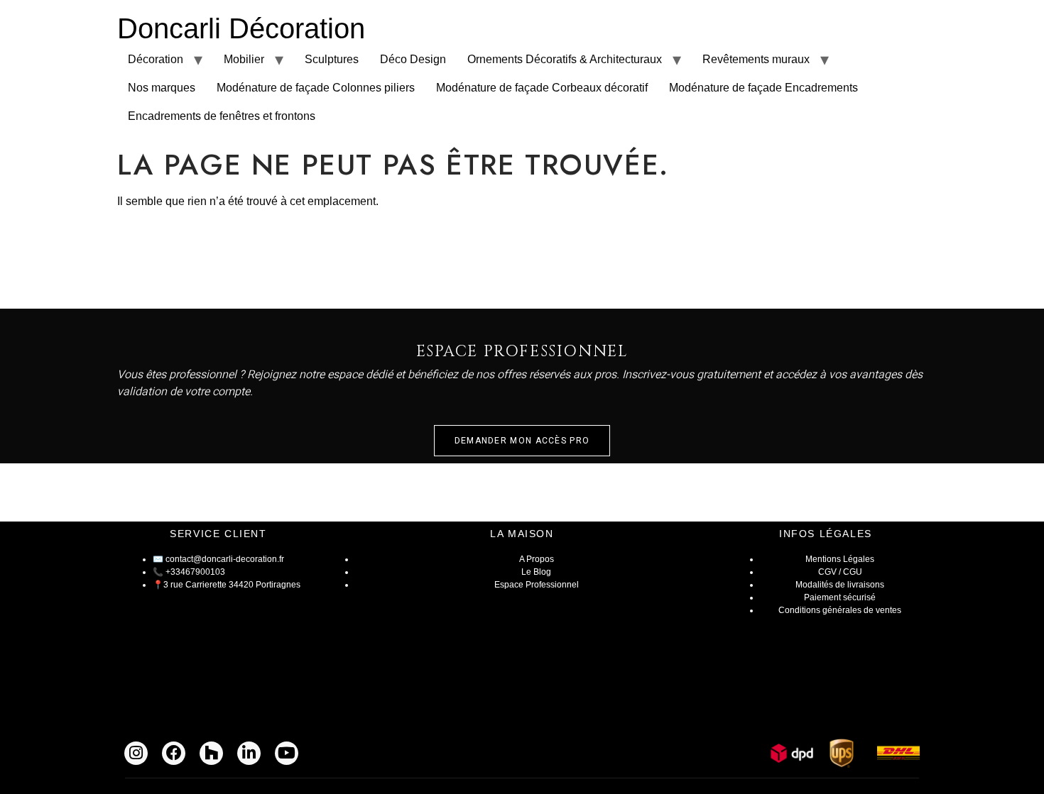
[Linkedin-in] (249, 753)
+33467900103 (195, 572)
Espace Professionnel (536, 585)
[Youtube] (286, 753)
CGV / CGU (840, 572)
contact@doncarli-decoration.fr (224, 559)
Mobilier (244, 59)
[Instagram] (136, 753)
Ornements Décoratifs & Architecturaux (564, 59)
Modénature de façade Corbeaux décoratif (542, 88)
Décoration (155, 59)
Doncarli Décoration (241, 28)
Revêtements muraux (756, 59)
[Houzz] (211, 753)
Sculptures (332, 59)
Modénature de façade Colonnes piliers (316, 88)
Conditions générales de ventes (839, 610)
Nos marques (161, 88)
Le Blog (536, 572)
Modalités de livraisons (839, 585)
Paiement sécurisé (840, 597)
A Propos (536, 559)
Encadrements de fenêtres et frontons (221, 116)
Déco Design (413, 59)
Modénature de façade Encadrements (763, 88)
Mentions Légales (839, 559)
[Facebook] (173, 753)
